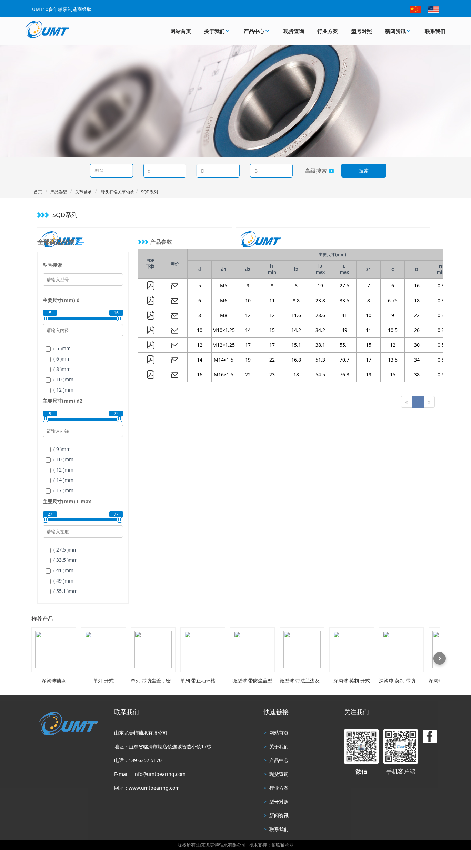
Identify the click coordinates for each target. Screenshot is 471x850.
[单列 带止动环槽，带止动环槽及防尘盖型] (202, 649)
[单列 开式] (103, 649)
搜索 (364, 170)
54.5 (320, 374)
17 (248, 345)
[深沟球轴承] (53, 649)
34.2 (320, 330)
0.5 (441, 345)
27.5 (344, 285)
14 (248, 330)
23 (272, 374)
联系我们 (435, 31)
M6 (223, 300)
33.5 (344, 300)
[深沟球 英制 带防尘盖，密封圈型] (401, 649)
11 (272, 300)
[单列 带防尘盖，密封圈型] (153, 649)
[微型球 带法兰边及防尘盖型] (302, 649)
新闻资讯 (395, 31)
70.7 (344, 359)
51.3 (320, 359)
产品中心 (254, 31)
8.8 (296, 300)
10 (248, 300)
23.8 (320, 300)
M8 (223, 315)
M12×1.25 (223, 345)
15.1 (296, 345)
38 (417, 374)
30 (417, 345)
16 (417, 285)
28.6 (320, 315)
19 (320, 285)
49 (344, 330)
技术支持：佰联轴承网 (271, 845)
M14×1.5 (223, 359)
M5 (223, 285)
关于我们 (214, 31)
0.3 (441, 285)
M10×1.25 (223, 330)
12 (248, 315)
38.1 (320, 345)
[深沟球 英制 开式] (351, 649)
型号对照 (361, 31)
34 (417, 359)
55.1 (344, 345)
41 (344, 315)
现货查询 (293, 31)
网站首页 (180, 31)
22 (417, 315)
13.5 (393, 359)
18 (417, 300)
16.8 (296, 359)
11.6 (296, 315)
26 (417, 330)
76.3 (344, 374)
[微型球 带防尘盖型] (252, 649)
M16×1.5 (223, 374)
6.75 (393, 300)
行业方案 (327, 31)
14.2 (296, 330)
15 (272, 330)
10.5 (393, 330)
